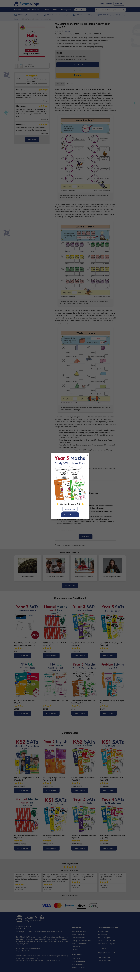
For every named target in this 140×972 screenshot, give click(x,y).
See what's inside (70, 515)
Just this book (70, 509)
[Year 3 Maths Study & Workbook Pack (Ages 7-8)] (70, 478)
